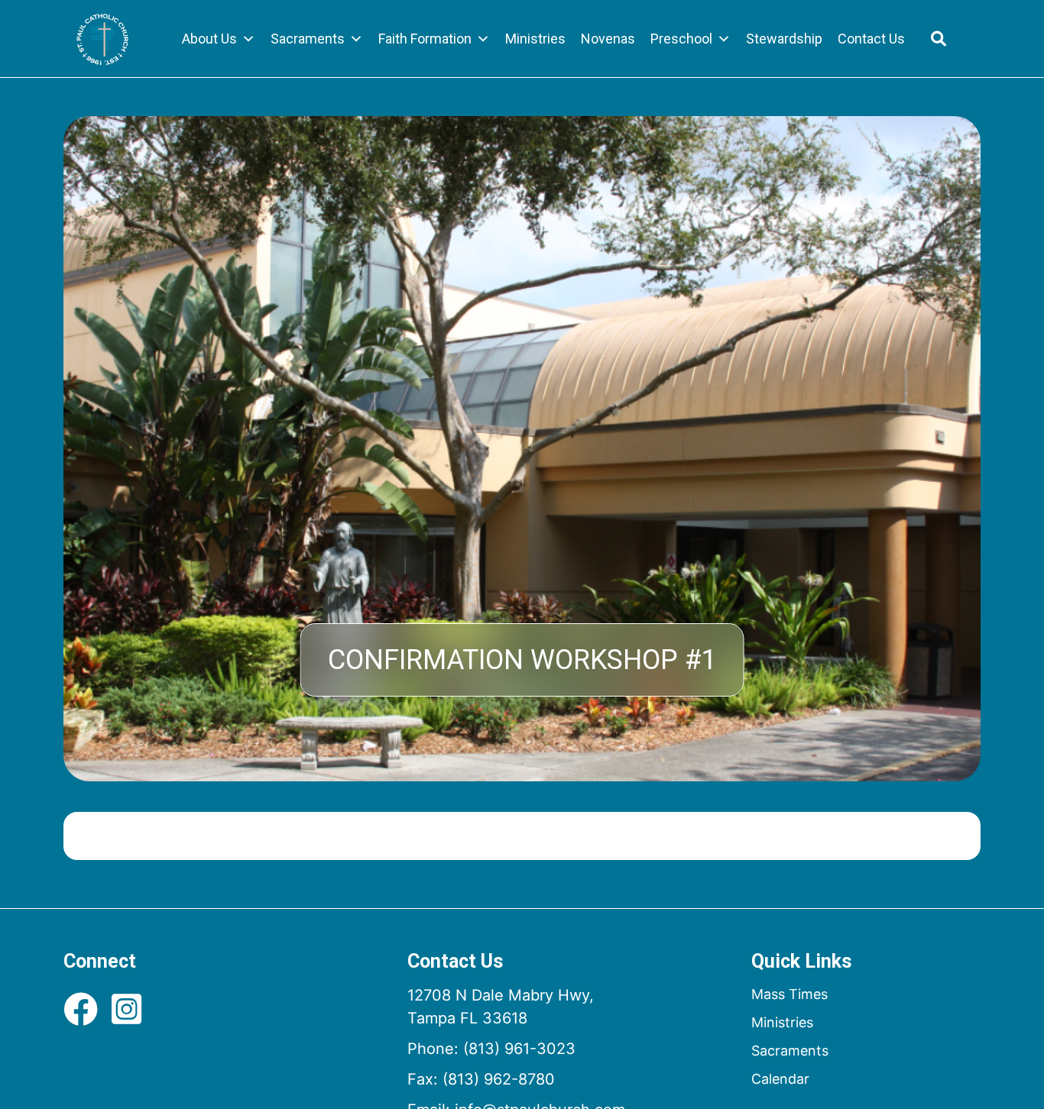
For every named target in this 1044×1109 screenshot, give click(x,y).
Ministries (535, 39)
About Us (209, 39)
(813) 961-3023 (519, 1048)
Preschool (681, 39)
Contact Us (871, 39)
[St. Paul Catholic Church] (102, 38)
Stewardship (784, 39)
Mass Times (789, 994)
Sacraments (308, 39)
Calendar (780, 1079)
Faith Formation (425, 39)
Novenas (608, 39)
